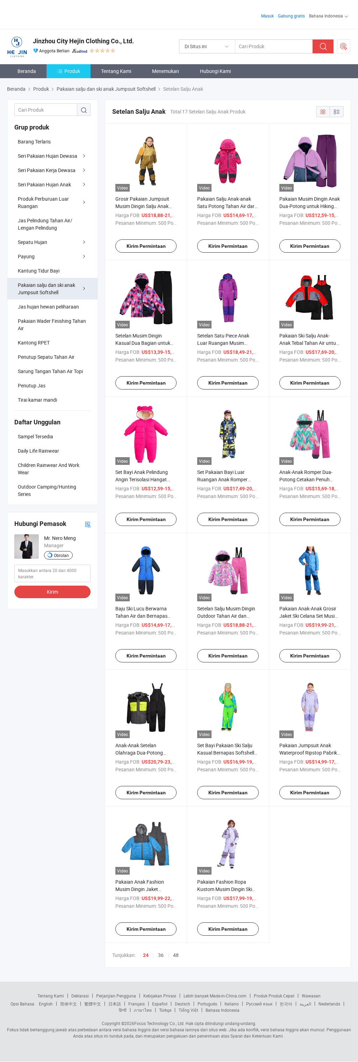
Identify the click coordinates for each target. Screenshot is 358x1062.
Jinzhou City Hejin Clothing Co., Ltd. (83, 41)
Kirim (52, 591)
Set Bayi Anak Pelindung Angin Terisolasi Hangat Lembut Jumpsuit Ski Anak (144, 479)
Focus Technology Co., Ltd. (159, 1023)
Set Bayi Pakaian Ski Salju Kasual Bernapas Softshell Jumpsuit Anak (225, 752)
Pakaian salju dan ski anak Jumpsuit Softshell (46, 289)
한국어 (286, 1004)
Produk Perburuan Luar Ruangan (43, 202)
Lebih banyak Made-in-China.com (215, 995)
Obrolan (61, 555)
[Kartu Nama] (88, 524)
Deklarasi (80, 995)
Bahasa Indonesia (222, 1010)
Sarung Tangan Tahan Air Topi (50, 371)
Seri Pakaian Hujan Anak (44, 184)
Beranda (26, 71)
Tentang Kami (116, 71)
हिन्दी (123, 1010)
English (46, 1004)
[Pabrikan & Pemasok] (52, 14)
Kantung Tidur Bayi (38, 270)
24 (146, 955)
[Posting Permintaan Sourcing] (343, 46)
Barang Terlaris (34, 141)
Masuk (267, 15)
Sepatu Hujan (32, 242)
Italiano (231, 1004)
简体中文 (68, 1004)
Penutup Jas (31, 385)
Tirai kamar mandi (37, 399)
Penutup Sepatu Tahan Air (46, 357)
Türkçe (165, 1010)
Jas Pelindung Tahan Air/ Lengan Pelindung (45, 224)
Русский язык (259, 1004)
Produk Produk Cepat (274, 995)
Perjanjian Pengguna (116, 995)
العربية (305, 1004)
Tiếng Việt (188, 1010)
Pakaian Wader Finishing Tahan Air (52, 325)
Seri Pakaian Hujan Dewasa (47, 156)
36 (161, 955)
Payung (26, 256)
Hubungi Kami (215, 71)
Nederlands (329, 1004)
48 (176, 955)
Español (159, 1004)
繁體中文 (92, 1004)
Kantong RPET (34, 342)
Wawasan (311, 995)
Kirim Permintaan (146, 246)
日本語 (114, 1004)
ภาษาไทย (143, 1010)
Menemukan (165, 71)
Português (207, 1004)
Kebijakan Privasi (159, 995)
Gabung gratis (291, 15)
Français (136, 1004)
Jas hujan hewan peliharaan (48, 306)
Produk (72, 71)
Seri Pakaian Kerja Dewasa (47, 170)
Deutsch (182, 1004)
